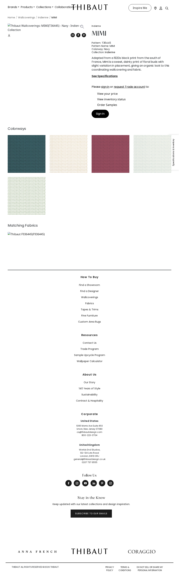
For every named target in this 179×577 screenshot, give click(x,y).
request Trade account (129, 87)
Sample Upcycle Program (89, 355)
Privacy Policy (109, 569)
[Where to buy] (155, 8)
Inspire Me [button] (140, 8)
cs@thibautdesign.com (89, 432)
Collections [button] (43, 7)
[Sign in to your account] (161, 8)
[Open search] (167, 8)
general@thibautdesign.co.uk (89, 459)
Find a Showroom (89, 285)
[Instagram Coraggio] (110, 483)
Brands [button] (12, 7)
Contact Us (89, 343)
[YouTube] (85, 483)
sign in (105, 87)
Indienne (96, 25)
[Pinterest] (84, 35)
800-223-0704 (89, 435)
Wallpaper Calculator (89, 361)
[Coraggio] (141, 551)
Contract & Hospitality (89, 400)
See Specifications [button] (105, 76)
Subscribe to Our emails (91, 513)
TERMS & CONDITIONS (125, 569)
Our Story (89, 382)
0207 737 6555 (89, 462)
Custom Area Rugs (89, 321)
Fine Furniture (89, 315)
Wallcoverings (89, 297)
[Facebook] (68, 483)
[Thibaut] (89, 551)
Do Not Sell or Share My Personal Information (150, 569)
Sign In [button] (100, 114)
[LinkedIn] (94, 483)
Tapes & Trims (89, 309)
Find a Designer (89, 291)
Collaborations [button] (64, 7)
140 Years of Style (89, 388)
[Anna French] (37, 551)
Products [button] (27, 7)
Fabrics (89, 303)
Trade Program (89, 349)
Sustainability (89, 394)
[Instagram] (77, 483)
